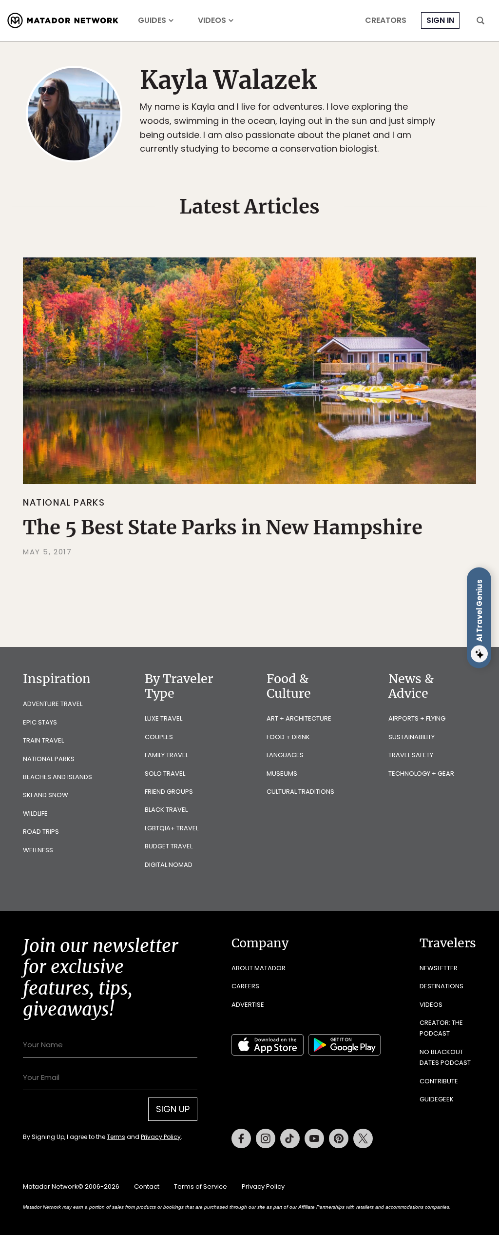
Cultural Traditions (300, 791)
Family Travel (166, 755)
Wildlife (35, 813)
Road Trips (41, 831)
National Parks (64, 502)
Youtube (314, 1138)
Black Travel (166, 809)
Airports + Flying (416, 718)
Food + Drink (288, 737)
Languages (285, 755)
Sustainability (411, 737)
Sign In (440, 20)
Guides (152, 20)
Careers (245, 986)
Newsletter (439, 968)
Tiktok (290, 1138)
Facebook (241, 1138)
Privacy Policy (161, 1137)
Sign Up (173, 1109)
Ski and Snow (45, 795)
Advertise (247, 1004)
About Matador (258, 968)
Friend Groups (169, 791)
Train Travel (43, 740)
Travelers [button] (448, 943)
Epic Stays (40, 722)
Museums (282, 773)
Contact (146, 1186)
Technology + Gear (421, 773)
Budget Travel (168, 846)
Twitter (363, 1138)
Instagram (265, 1138)
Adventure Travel (52, 703)
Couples (159, 737)
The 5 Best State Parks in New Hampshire (222, 527)
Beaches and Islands (57, 777)
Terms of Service (200, 1186)
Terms (116, 1137)
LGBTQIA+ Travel (171, 828)
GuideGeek (437, 1099)
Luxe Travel (163, 718)
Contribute (439, 1081)
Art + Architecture (299, 718)
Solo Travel (165, 773)
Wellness (38, 850)
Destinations (441, 986)
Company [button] (259, 943)
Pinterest (338, 1138)
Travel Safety (410, 755)
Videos (212, 20)
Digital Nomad (168, 864)
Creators (385, 20)
